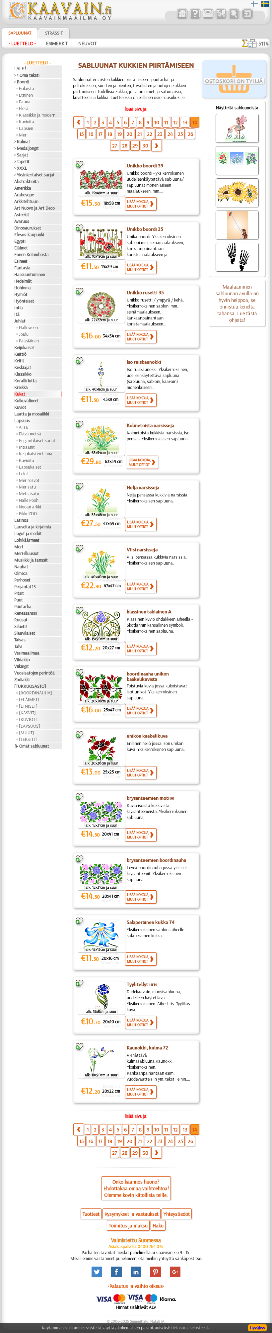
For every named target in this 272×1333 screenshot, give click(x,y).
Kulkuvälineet (26, 400)
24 (170, 134)
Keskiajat (22, 367)
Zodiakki (22, 679)
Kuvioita (26, 122)
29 (135, 145)
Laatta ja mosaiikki (31, 414)
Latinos (21, 520)
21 (139, 134)
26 (190, 134)
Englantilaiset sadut (37, 440)
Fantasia (22, 268)
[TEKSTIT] (28, 739)
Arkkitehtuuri (26, 201)
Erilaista (26, 88)
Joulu (24, 334)
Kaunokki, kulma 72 (147, 1047)
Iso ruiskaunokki (144, 362)
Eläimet (21, 248)
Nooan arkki (30, 507)
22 (149, 134)
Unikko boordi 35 (145, 229)
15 (81, 134)
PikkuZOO (28, 513)
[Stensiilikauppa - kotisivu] (59, 18)
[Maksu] (220, 18)
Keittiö (20, 354)
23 (160, 134)
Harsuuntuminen (29, 274)
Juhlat (20, 321)
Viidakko (22, 660)
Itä (17, 314)
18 (109, 134)
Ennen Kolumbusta (31, 254)
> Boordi (21, 82)
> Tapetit (22, 161)
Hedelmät (23, 281)
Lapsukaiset (30, 467)
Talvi (18, 646)
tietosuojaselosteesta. (191, 1328)
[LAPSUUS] (29, 726)
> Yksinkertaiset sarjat (34, 175)
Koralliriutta (25, 381)
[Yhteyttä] (207, 18)
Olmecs (21, 573)
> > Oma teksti (26, 75)
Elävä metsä (30, 434)
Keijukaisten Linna (35, 454)
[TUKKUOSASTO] (30, 686)
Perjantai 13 (25, 586)
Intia (18, 308)
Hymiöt (21, 294)
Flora (24, 108)
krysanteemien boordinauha (156, 860)
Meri (23, 135)
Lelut (23, 474)
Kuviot (20, 407)
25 (180, 134)
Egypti (20, 241)
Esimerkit (57, 43)
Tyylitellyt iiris (142, 984)
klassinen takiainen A (149, 611)
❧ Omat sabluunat (31, 746)
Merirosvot (29, 480)
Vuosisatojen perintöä (34, 673)
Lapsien (26, 128)
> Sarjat (21, 155)
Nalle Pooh (28, 500)
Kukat (19, 394)
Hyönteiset (24, 301)
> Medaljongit (26, 148)
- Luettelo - (22, 43)
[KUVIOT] (28, 719)
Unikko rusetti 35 (145, 292)
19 (119, 134)
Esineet (21, 261)
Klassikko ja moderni (37, 115)
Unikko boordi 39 (145, 165)
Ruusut (21, 620)
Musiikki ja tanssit (31, 560)
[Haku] (233, 18)
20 (129, 134)
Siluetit (20, 626)
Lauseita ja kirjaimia (32, 527)
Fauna (25, 102)
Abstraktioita (26, 181)
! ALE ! (20, 68)
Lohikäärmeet (26, 540)
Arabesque (24, 195)
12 (175, 122)
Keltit (19, 361)
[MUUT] (26, 733)
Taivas (20, 640)
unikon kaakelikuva (147, 736)
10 (156, 122)
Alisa (23, 427)
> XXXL (20, 168)
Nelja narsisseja (143, 487)
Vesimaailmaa (26, 653)
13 (185, 122)
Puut (18, 600)
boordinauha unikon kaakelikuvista (148, 676)
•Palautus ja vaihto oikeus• (136, 1286)
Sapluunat (19, 33)
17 (100, 134)
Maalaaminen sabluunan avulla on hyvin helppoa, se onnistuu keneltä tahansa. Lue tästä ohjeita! (237, 303)
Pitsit (19, 593)
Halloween (28, 327)
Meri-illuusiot (26, 553)
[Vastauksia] (194, 18)
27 (114, 145)
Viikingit (21, 666)
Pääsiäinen (29, 341)
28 (124, 145)
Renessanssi (25, 613)
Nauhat (21, 567)
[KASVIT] (27, 713)
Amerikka (22, 188)
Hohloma (22, 288)
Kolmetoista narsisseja (150, 425)
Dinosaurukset (27, 228)
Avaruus (21, 221)
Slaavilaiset (24, 633)
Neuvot (87, 43)
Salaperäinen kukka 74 (150, 922)
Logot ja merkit (28, 533)
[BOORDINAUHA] (35, 693)
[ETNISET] (28, 706)
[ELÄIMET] (29, 699)
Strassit (54, 33)
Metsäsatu (29, 493)
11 (166, 122)
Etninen (26, 95)
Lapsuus (22, 420)
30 (145, 145)
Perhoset (22, 580)
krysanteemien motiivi (150, 798)
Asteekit (21, 215)
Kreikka (21, 387)
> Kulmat (22, 141)
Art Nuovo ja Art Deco (34, 208)
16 (91, 134)
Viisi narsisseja (142, 549)
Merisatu (27, 487)
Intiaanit (27, 447)
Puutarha (23, 606)
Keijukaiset (24, 347)
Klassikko (23, 374)
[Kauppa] (181, 18)
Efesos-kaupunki (29, 234)
